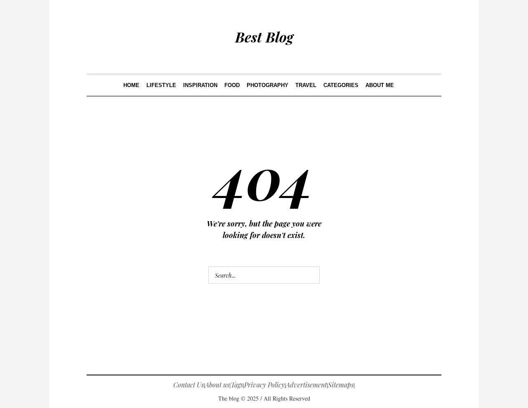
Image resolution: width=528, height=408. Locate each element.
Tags (237, 384)
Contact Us (188, 384)
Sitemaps (341, 384)
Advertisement (306, 384)
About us (217, 384)
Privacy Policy (264, 384)
